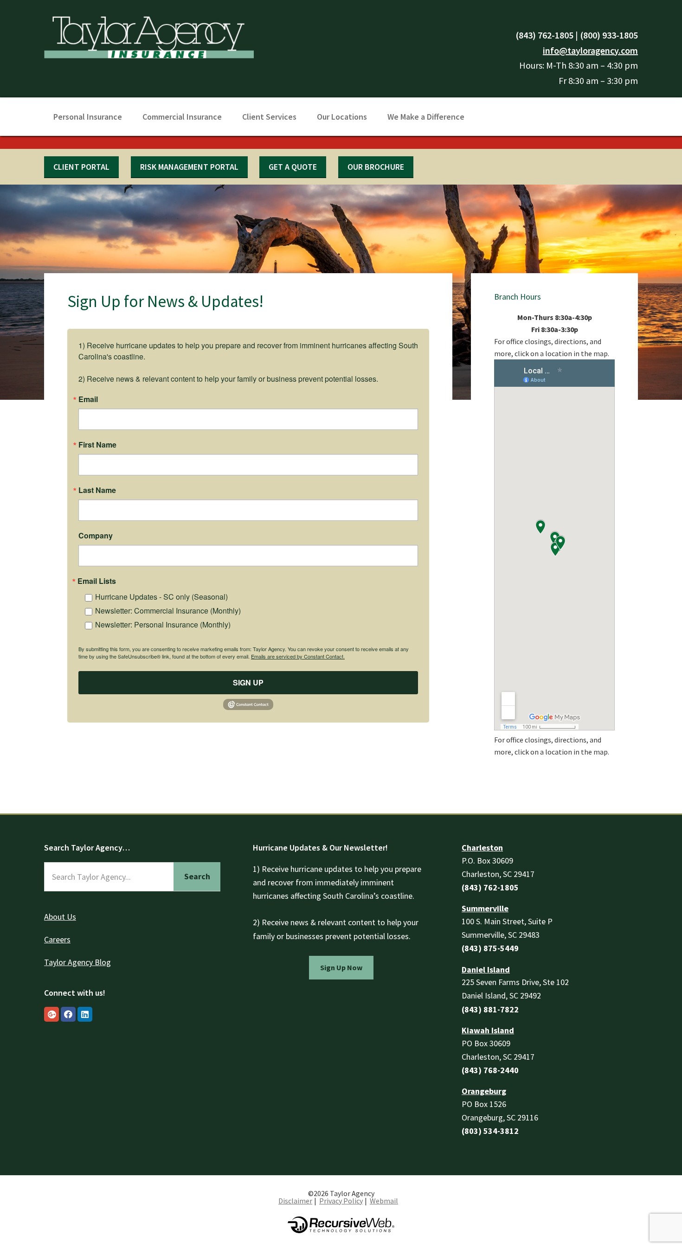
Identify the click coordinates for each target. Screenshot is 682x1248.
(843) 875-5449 (490, 948)
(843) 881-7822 (490, 1009)
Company (95, 535)
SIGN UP (248, 682)
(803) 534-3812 (490, 1131)
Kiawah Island (488, 1030)
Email (88, 399)
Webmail (384, 1200)
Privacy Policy (341, 1200)
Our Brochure (375, 166)
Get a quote (293, 166)
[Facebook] (68, 1014)
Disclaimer (295, 1200)
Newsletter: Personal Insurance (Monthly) (163, 624)
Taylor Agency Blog (77, 962)
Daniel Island (486, 969)
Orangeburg (484, 1091)
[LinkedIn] (84, 1014)
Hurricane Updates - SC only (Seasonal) (161, 596)
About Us (60, 916)
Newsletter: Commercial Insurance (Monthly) (168, 610)
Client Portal (81, 166)
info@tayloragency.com (590, 50)
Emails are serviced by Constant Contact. (298, 656)
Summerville (485, 908)
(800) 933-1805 (609, 35)
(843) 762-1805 (544, 35)
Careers (57, 939)
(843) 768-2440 (490, 1070)
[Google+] (51, 1014)
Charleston (482, 847)
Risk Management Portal (189, 166)
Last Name (97, 490)
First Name (97, 444)
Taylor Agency (149, 36)
